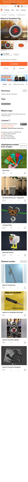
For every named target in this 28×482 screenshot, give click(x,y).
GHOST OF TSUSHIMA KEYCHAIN (12, 312)
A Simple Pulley (7, 225)
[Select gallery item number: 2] (14, 167)
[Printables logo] (1, 10)
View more (23, 145)
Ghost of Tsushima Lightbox (10, 340)
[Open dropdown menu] (25, 18)
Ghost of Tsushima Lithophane (11, 367)
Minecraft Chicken (8, 252)
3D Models (4, 14)
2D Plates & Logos (21, 14)
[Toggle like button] (3, 173)
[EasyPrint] (15, 6)
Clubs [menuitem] (17, 10)
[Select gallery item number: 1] (13, 167)
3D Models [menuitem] (6, 10)
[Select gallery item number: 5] (16, 309)
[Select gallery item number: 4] (15, 309)
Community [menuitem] (24, 10)
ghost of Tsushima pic (9, 285)
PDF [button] (25, 90)
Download (15, 64)
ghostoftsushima (6, 104)
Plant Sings (5, 170)
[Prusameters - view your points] (18, 6)
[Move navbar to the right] (26, 10)
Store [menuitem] (12, 10)
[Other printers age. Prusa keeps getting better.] (14, 77)
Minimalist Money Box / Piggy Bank (13, 197)
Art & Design (12, 14)
